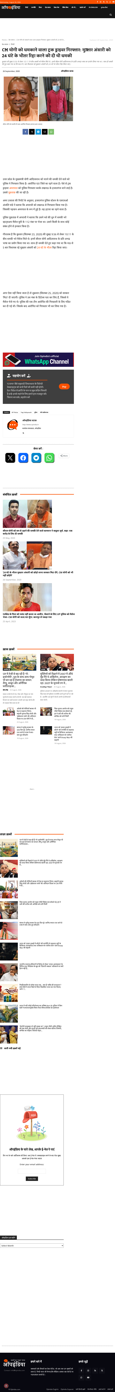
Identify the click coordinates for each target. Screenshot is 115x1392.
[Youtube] (113, 2)
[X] (107, 2)
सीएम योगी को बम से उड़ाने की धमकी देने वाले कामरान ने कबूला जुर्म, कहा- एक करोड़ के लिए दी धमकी (37, 532)
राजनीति (43, 669)
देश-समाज (12, 40)
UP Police (15, 412)
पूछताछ (11, 192)
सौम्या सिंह (5, 690)
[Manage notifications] (6, 1386)
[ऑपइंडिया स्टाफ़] (12, 426)
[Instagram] (100, 2)
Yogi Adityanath (26, 412)
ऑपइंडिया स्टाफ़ (67, 71)
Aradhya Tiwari (46, 687)
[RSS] (103, 2)
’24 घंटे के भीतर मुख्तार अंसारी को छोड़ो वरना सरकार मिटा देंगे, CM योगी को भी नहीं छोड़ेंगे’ (38, 574)
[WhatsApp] (110, 2)
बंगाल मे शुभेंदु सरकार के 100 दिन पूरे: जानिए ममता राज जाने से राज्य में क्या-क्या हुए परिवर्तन (26, 731)
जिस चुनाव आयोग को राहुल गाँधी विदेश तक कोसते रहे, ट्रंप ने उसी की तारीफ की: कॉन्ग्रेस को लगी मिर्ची (63, 712)
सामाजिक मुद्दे (7, 669)
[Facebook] (97, 2)
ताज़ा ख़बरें (6, 834)
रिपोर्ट (12, 44)
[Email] (45, 132)
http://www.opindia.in (30, 424)
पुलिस (35, 412)
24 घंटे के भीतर (44, 247)
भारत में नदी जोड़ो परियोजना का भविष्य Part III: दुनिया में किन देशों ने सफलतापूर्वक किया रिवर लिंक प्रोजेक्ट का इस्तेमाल (40, 1007)
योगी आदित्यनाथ (44, 412)
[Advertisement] (17, 765)
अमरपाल (13, 188)
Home (4, 40)
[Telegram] (38, 132)
